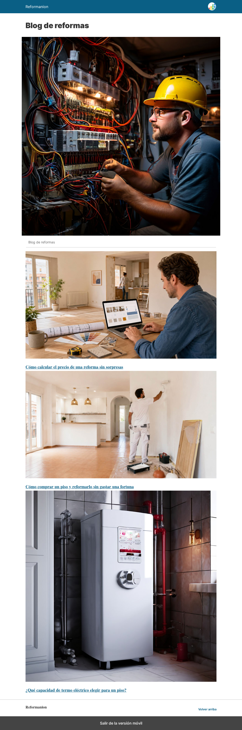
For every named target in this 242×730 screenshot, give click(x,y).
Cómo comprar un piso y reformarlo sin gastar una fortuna (80, 487)
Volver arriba (207, 709)
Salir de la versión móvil (121, 723)
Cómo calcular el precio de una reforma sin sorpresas (74, 367)
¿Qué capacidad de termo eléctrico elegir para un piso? (76, 690)
